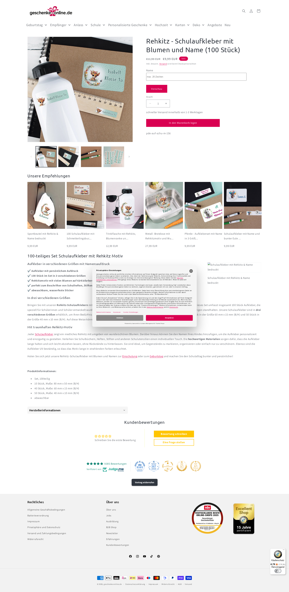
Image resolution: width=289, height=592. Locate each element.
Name (149, 70)
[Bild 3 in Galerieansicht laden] (91, 156)
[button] (244, 11)
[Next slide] (257, 212)
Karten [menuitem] (180, 25)
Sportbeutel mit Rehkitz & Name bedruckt (42, 236)
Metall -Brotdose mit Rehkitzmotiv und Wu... (159, 236)
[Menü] (284, 550)
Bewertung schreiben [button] (174, 434)
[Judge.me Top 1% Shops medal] (181, 466)
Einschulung (129, 356)
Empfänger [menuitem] (58, 25)
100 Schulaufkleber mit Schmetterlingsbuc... (80, 236)
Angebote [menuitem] (215, 25)
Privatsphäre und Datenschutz (43, 527)
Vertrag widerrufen (144, 482)
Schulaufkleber (44, 334)
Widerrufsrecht (35, 538)
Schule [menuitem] (96, 25)
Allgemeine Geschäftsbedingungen (46, 509)
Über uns (111, 509)
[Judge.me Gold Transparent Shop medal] (167, 466)
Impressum (33, 521)
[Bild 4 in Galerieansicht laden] (113, 156)
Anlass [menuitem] (78, 25)
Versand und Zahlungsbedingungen (46, 533)
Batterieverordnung (38, 515)
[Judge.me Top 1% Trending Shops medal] (195, 466)
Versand (163, 63)
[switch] (278, 571)
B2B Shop (111, 527)
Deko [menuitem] (196, 25)
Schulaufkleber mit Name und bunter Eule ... (242, 236)
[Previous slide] (32, 212)
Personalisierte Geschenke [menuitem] (128, 25)
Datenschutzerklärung (135, 584)
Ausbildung (112, 521)
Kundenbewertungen (117, 544)
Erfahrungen (113, 538)
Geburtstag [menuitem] (34, 25)
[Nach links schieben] (31, 156)
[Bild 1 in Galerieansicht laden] (46, 156)
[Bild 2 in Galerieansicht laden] (68, 156)
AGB (179, 584)
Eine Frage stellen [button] (174, 442)
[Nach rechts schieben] (129, 156)
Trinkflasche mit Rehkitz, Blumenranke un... (121, 236)
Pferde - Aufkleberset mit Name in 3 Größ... (203, 236)
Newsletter (112, 533)
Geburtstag (156, 356)
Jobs (108, 515)
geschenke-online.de (113, 584)
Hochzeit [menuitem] (161, 25)
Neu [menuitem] (228, 25)
